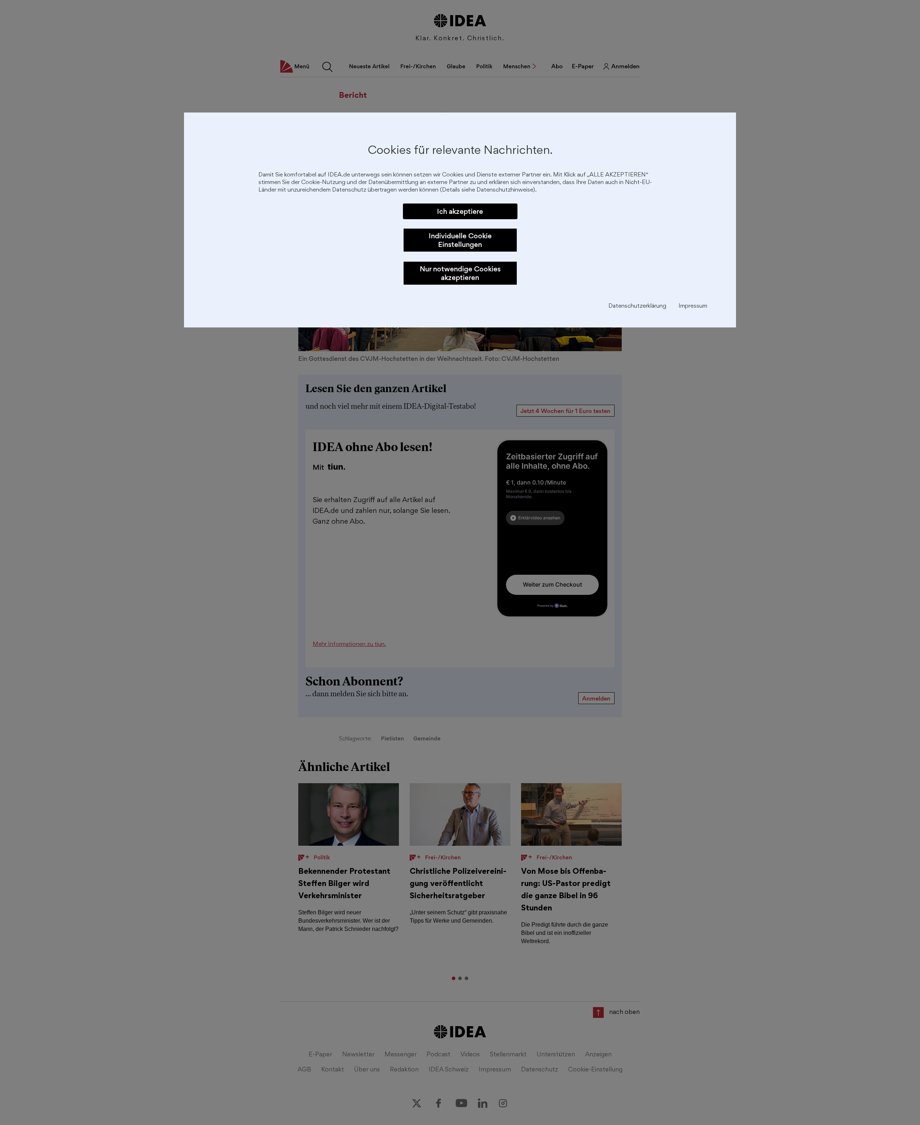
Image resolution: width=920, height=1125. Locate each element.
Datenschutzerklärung (637, 306)
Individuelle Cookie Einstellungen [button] (460, 240)
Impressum (692, 306)
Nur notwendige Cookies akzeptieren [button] (460, 273)
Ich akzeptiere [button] (460, 211)
